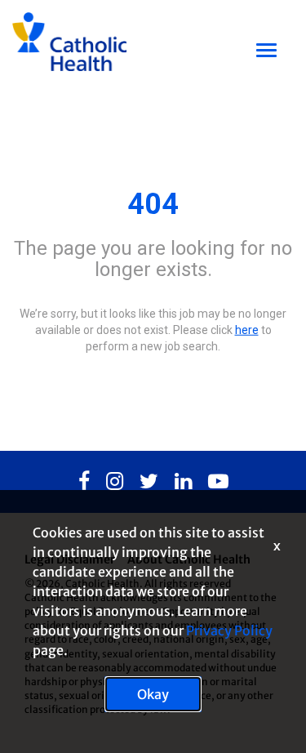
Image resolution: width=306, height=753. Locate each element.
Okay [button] (153, 694)
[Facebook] (84, 482)
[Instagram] (114, 482)
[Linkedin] (183, 482)
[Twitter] (149, 482)
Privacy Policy (229, 630)
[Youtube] (218, 482)
